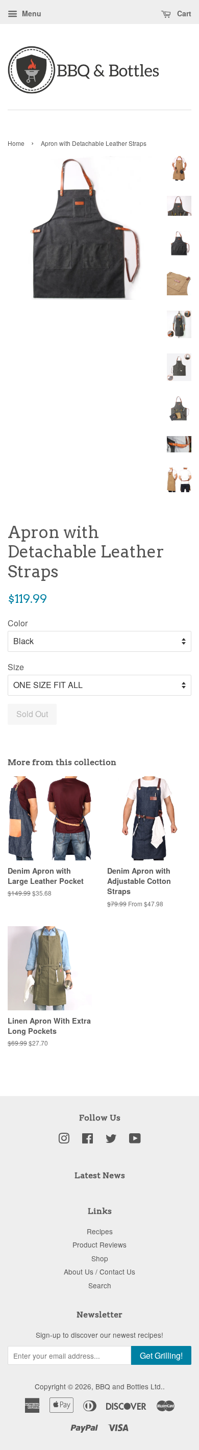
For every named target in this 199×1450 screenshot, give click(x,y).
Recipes (100, 1231)
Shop (99, 1258)
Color (18, 623)
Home (16, 143)
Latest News (99, 1175)
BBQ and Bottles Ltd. (129, 1386)
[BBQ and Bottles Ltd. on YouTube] (135, 1140)
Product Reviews (99, 1244)
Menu (30, 13)
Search (99, 1285)
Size (16, 667)
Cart (183, 13)
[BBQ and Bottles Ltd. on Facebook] (87, 1140)
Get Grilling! (161, 1355)
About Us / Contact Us (99, 1271)
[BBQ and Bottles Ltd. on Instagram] (63, 1140)
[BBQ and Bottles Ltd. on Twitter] (111, 1140)
